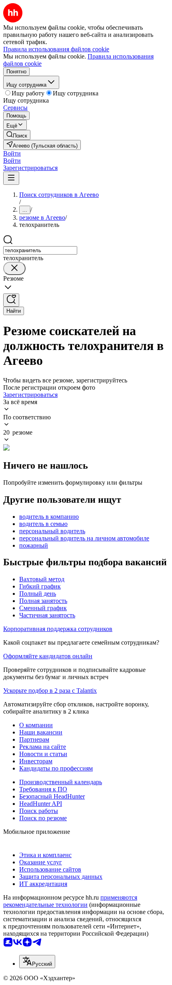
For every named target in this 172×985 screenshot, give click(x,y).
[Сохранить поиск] (11, 300)
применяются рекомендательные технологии (70, 901)
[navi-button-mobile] (11, 178)
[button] (12, 153)
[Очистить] (14, 268)
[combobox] (40, 250)
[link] (16, 135)
